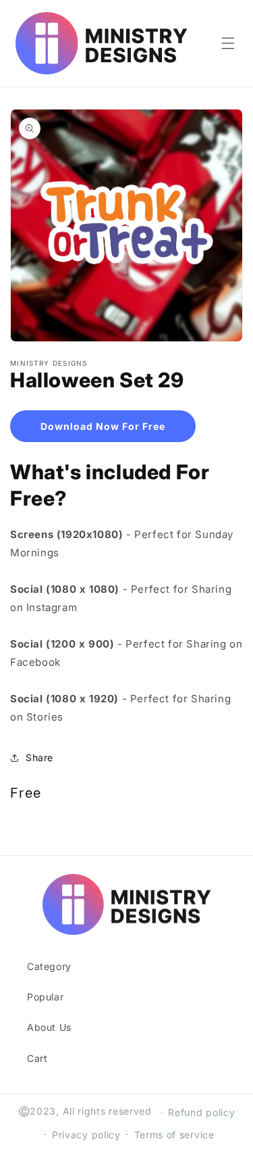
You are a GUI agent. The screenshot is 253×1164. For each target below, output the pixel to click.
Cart (37, 1058)
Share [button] (39, 757)
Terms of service (174, 1134)
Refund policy (201, 1112)
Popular (45, 996)
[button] (228, 43)
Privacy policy (86, 1134)
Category (49, 966)
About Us (49, 1027)
